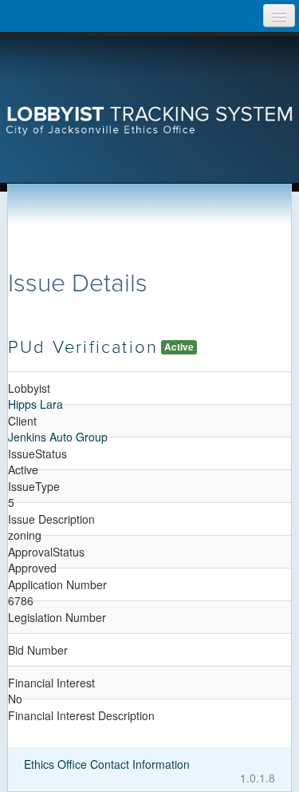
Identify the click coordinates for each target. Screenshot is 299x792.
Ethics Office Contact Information (107, 764)
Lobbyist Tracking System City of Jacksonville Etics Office (149, 92)
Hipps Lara (35, 404)
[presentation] (149, 92)
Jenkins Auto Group (58, 437)
